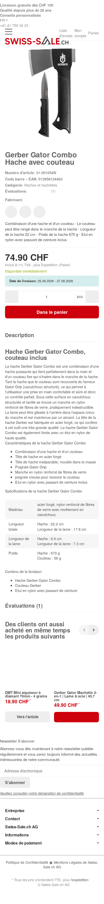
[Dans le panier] (76, 717)
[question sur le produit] (39, 212)
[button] (52, 335)
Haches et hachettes (40, 185)
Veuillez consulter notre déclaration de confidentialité (42, 793)
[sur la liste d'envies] (11, 212)
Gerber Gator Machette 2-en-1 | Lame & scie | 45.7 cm (75, 696)
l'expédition (80, 879)
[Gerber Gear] (31, 200)
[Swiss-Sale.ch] (36, 40)
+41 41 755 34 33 (14, 25)
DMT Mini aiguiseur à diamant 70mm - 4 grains (26, 694)
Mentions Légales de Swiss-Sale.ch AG (70, 864)
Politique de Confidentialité (27, 862)
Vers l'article (27, 717)
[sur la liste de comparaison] (25, 212)
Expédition (50, 264)
